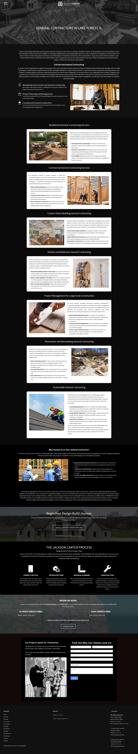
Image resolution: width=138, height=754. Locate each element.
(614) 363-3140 (117, 744)
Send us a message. (78, 536)
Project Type (74, 663)
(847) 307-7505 (117, 732)
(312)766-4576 (59, 715)
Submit (74, 678)
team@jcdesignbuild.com (62, 718)
